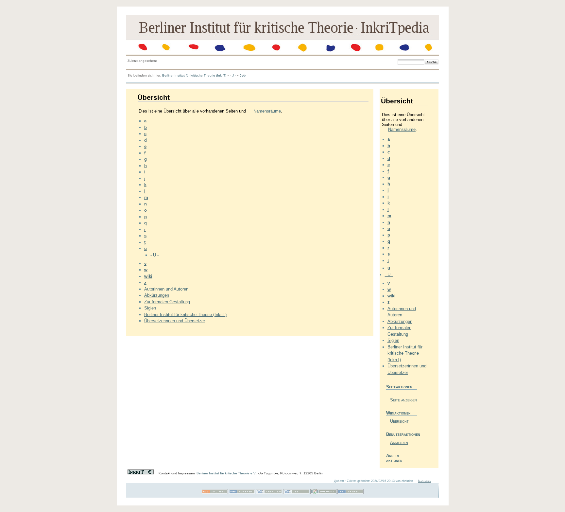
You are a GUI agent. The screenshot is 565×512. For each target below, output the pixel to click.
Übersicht (399, 421)
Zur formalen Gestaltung (167, 301)
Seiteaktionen (399, 386)
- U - (154, 255)
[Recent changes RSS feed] (215, 493)
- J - (233, 75)
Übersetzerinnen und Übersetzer (174, 320)
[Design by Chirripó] (350, 493)
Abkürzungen (156, 295)
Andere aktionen (394, 458)
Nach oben (424, 481)
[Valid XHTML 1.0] (269, 493)
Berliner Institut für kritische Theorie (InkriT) (194, 75)
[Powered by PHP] (242, 493)
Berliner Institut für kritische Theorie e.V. (226, 473)
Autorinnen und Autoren (166, 289)
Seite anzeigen (403, 399)
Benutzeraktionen (401, 434)
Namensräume (267, 111)
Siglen (150, 308)
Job (243, 75)
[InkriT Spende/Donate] (141, 473)
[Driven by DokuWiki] (323, 493)
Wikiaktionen (398, 413)
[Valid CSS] (296, 493)
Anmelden (399, 442)
